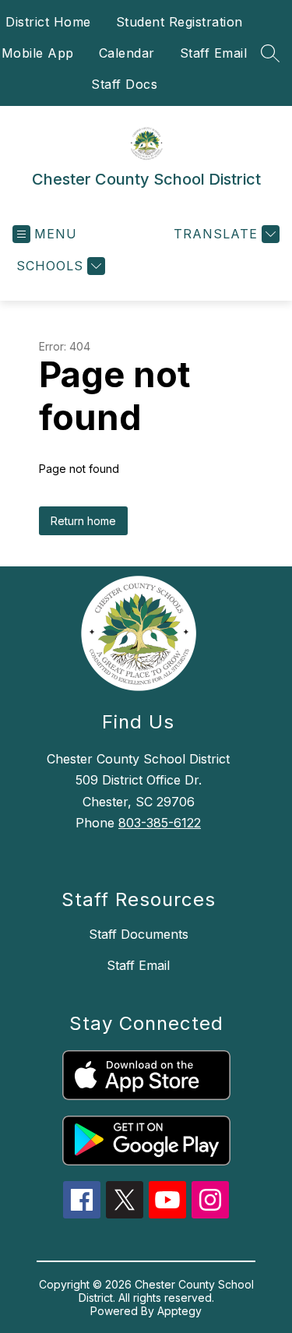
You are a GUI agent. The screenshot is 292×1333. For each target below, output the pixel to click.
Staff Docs (124, 84)
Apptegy (179, 1310)
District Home (48, 22)
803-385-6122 (159, 822)
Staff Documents (138, 934)
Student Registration (179, 22)
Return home (83, 520)
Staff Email (214, 53)
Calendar (127, 53)
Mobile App (38, 53)
